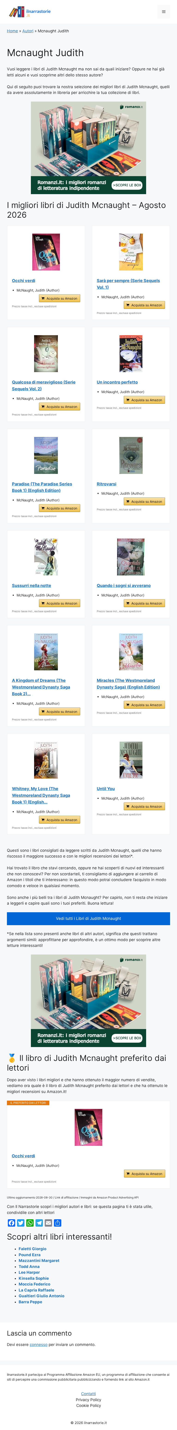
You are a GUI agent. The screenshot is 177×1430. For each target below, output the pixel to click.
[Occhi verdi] (46, 252)
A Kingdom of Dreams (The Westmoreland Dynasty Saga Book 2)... (41, 687)
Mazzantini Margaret (39, 1260)
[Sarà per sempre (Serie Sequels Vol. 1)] (131, 252)
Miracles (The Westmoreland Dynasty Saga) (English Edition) (128, 683)
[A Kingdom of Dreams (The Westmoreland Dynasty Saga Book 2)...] (46, 651)
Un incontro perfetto (117, 382)
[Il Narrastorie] (30, 11)
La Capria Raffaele (36, 1290)
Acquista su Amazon (62, 298)
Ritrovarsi (106, 484)
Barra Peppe (30, 1302)
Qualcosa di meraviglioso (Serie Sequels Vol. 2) (44, 385)
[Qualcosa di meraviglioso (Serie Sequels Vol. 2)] (46, 353)
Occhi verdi (23, 280)
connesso (38, 1344)
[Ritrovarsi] (131, 455)
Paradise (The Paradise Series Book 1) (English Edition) (42, 487)
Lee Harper (29, 1272)
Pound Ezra (30, 1254)
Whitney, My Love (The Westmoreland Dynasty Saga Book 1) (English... (41, 795)
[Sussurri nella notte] (46, 557)
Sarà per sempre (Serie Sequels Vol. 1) (128, 284)
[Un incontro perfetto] (131, 353)
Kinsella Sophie (34, 1278)
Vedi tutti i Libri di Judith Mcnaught (88, 918)
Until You (106, 788)
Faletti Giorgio (32, 1248)
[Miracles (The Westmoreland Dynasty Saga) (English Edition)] (131, 651)
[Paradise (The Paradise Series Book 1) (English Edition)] (46, 455)
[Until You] (131, 760)
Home (12, 31)
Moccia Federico (34, 1284)
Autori (27, 31)
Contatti (88, 1393)
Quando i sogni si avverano (124, 585)
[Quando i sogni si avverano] (131, 557)
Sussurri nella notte (31, 585)
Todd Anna (29, 1266)
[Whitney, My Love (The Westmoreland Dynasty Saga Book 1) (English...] (46, 760)
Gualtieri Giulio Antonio (41, 1296)
